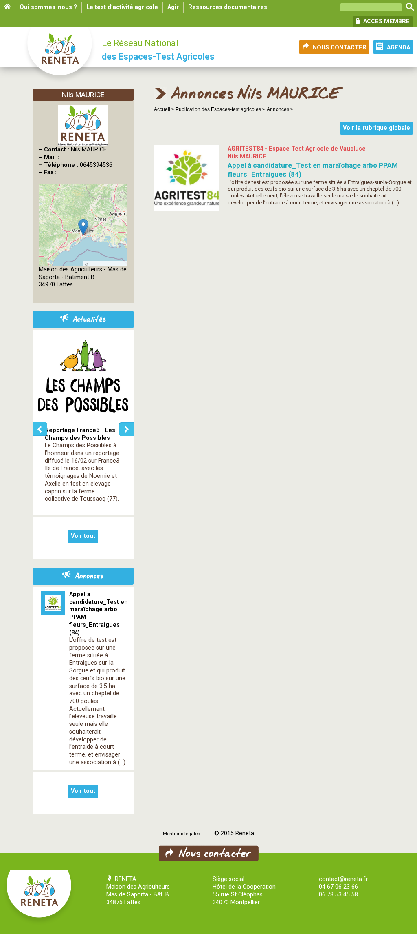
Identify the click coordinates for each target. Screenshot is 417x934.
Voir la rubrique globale (376, 127)
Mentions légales (181, 833)
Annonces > (280, 109)
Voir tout (83, 535)
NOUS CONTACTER (340, 47)
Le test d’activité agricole (122, 7)
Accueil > (165, 109)
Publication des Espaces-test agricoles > (220, 109)
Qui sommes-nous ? (48, 7)
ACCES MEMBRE (386, 21)
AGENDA (398, 47)
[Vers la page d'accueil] (60, 55)
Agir (173, 7)
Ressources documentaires (227, 7)
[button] (83, 227)
